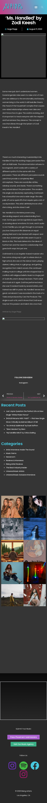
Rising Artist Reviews (14, 464)
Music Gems (11, 453)
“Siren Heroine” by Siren (15, 429)
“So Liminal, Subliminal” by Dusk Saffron (22, 425)
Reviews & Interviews (14, 460)
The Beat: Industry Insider (16, 467)
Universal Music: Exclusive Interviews (20, 474)
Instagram (23, 382)
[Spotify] (23, 765)
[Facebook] (34, 765)
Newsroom (10, 457)
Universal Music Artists (15, 471)
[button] (36, 7)
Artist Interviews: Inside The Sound (20, 449)
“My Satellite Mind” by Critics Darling (20, 432)
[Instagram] (12, 765)
